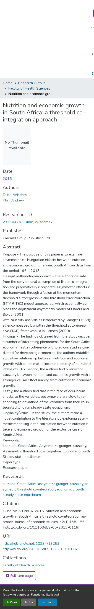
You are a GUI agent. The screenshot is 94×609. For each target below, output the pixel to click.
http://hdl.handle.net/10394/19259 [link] (31, 543)
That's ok (11, 602)
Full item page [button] (21, 575)
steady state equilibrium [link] (22, 494)
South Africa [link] (27, 483)
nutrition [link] (9, 483)
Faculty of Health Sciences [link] (29, 88)
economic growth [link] (70, 489)
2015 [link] (7, 178)
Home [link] (8, 82)
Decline (29, 602)
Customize (47, 602)
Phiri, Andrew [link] (13, 200)
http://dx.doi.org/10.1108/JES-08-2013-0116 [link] (40, 549)
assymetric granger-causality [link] (60, 483)
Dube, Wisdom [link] (15, 194)
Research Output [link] (31, 82)
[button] (24, 565)
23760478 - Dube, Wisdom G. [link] (27, 222)
